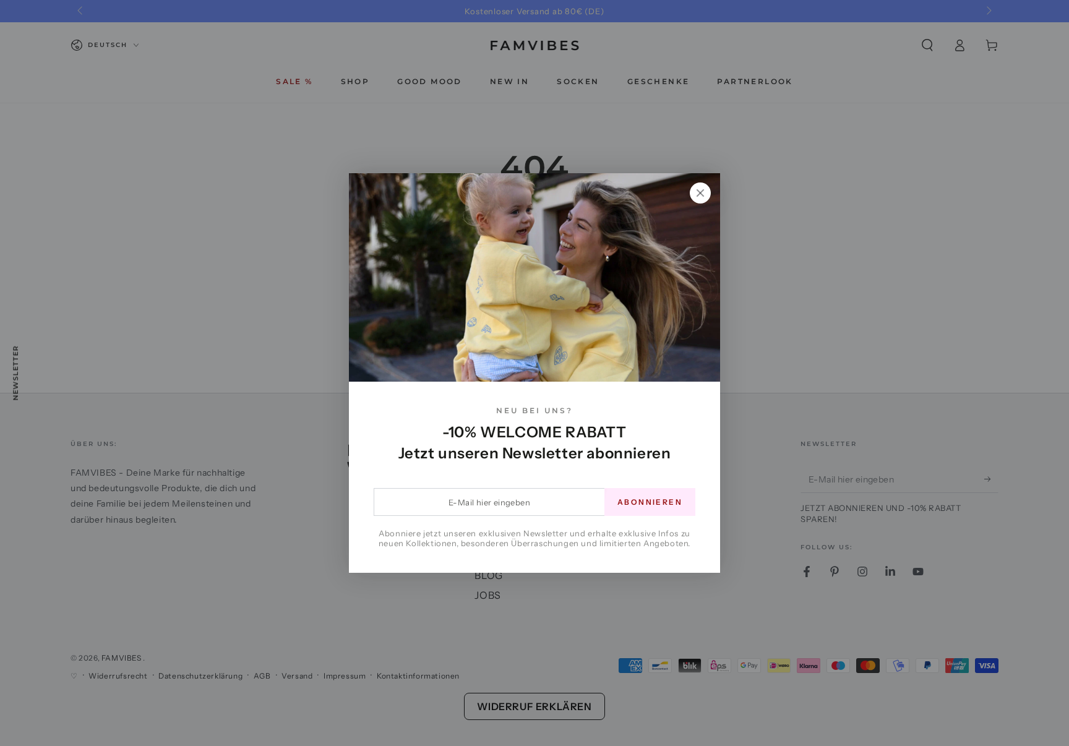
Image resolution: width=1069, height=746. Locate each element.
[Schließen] (700, 193)
